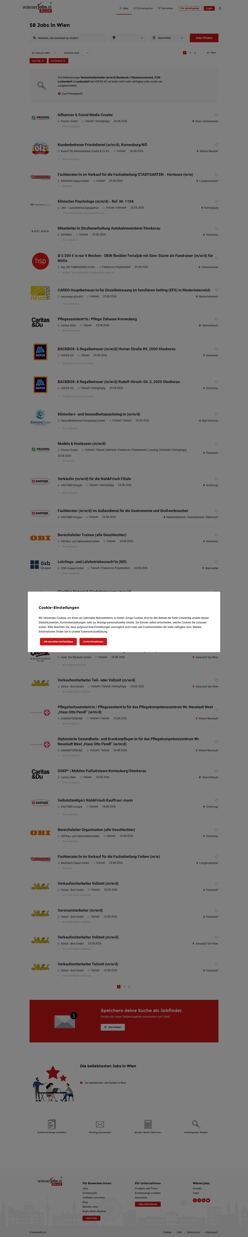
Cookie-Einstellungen (93, 641)
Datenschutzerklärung (94, 631)
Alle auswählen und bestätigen (58, 641)
